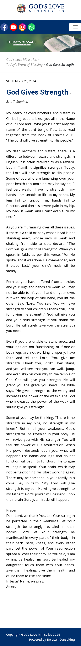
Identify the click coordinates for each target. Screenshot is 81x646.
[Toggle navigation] (75, 27)
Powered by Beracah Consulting (52, 639)
